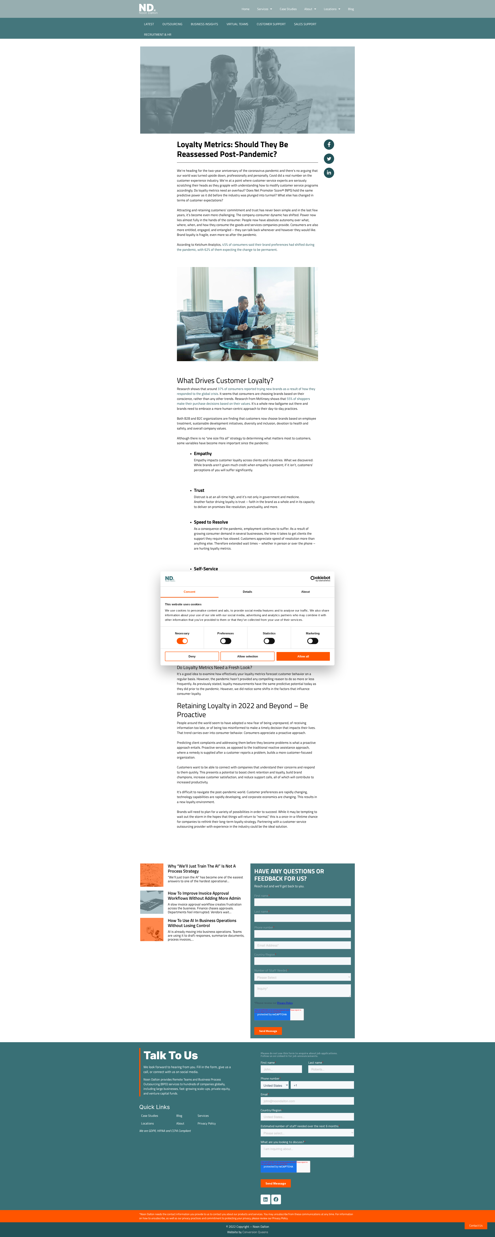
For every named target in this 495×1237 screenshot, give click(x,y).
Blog (351, 9)
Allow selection (247, 656)
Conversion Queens (255, 1232)
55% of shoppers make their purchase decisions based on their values (243, 401)
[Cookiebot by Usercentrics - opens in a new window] (313, 579)
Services (262, 9)
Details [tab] (247, 591)
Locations (330, 9)
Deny (192, 656)
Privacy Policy (207, 1123)
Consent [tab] (189, 591)
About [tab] (305, 591)
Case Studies (288, 9)
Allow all (303, 656)
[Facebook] (276, 1199)
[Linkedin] (265, 1199)
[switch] (225, 641)
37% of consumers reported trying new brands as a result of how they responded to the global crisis (246, 391)
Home (245, 9)
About (308, 9)
